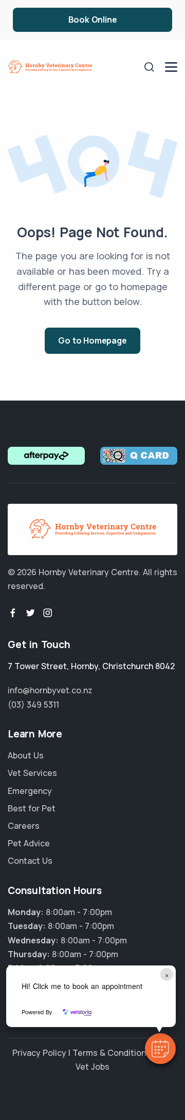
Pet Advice (29, 843)
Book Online (92, 19)
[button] (160, 1048)
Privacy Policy (39, 1052)
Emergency (30, 790)
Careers (24, 825)
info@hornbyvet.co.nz (50, 690)
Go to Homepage (92, 340)
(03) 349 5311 (33, 704)
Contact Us (30, 860)
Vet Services (32, 773)
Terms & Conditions (111, 1052)
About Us (26, 755)
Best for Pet (31, 808)
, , (91, 666)
